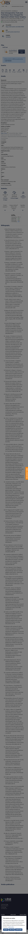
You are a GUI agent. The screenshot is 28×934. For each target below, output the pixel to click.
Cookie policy (11, 927)
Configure (19, 929)
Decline (12, 929)
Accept (6, 929)
